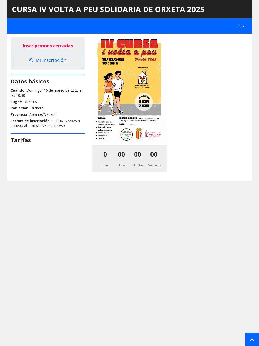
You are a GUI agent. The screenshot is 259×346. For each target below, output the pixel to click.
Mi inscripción (50, 60)
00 (121, 154)
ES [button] (239, 26)
